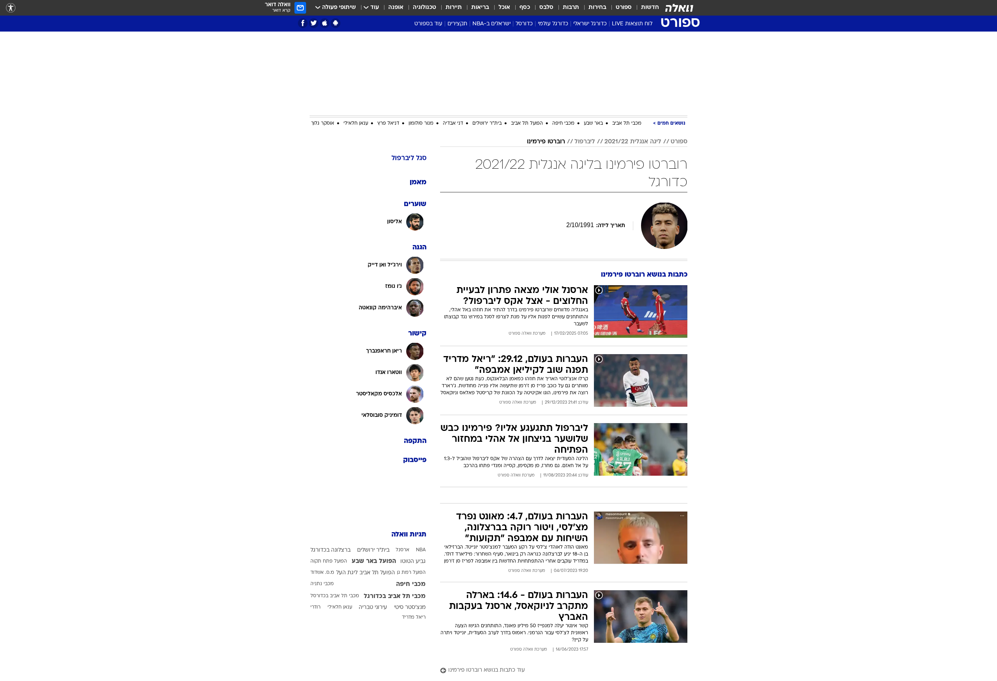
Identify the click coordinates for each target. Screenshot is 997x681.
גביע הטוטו (413, 561)
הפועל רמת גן (411, 572)
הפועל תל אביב (527, 123)
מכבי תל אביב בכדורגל (395, 596)
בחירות (597, 8)
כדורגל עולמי (553, 23)
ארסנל (402, 550)
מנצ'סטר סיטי (410, 607)
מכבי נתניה (322, 584)
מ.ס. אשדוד (322, 572)
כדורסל (524, 23)
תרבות (571, 8)
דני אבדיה (453, 123)
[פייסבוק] (303, 23)
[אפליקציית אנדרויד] (335, 23)
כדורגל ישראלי (590, 23)
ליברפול (584, 142)
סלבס (546, 8)
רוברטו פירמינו (546, 142)
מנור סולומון (421, 123)
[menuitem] (645, 8)
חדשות (650, 8)
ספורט (624, 8)
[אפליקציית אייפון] (324, 23)
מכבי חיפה (563, 123)
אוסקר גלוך (322, 123)
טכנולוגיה (424, 8)
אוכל (504, 8)
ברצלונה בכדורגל (330, 550)
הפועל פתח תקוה (328, 561)
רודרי (315, 607)
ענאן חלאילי (355, 123)
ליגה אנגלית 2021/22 (632, 142)
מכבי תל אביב (626, 123)
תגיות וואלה (408, 534)
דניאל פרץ (388, 123)
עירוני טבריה (373, 607)
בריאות (480, 8)
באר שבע (593, 123)
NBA (421, 550)
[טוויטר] (314, 23)
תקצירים (457, 23)
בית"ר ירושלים (487, 123)
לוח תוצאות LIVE (632, 23)
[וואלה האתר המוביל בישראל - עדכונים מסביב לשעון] (679, 8)
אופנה (395, 8)
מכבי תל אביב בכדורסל (334, 596)
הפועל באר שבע (374, 561)
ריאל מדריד (414, 617)
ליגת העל (347, 572)
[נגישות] (11, 8)
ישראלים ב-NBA (491, 23)
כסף (525, 8)
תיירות (454, 8)
